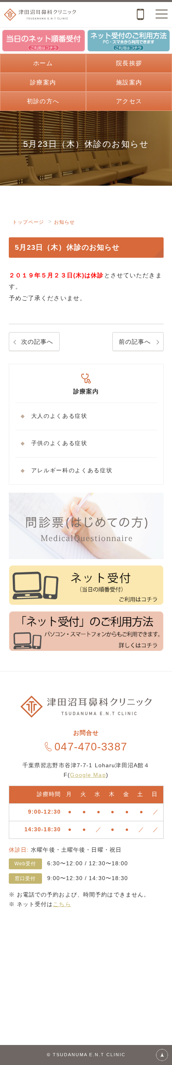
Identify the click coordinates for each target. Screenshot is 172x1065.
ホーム (42, 63)
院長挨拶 (129, 63)
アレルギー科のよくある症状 (72, 470)
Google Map (88, 775)
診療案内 (43, 82)
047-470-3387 (90, 747)
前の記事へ (135, 341)
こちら (62, 904)
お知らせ (64, 222)
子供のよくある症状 (59, 443)
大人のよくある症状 (59, 416)
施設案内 (129, 82)
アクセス (129, 101)
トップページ (28, 222)
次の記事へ (37, 341)
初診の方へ (43, 101)
